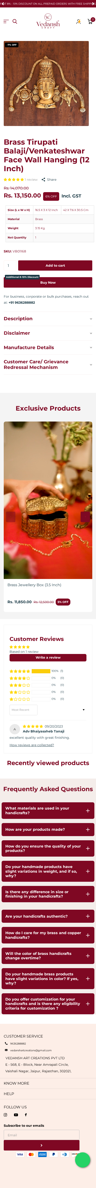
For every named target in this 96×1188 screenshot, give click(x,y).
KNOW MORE (16, 1083)
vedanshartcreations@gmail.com (31, 1050)
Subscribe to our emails (24, 1125)
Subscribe (41, 1145)
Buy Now (31, 280)
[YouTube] (16, 1114)
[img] (33, 726)
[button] (14, 179)
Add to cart (55, 265)
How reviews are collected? (32, 745)
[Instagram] (5, 1115)
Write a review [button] (48, 657)
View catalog (6, 22)
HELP (9, 1094)
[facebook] (26, 1115)
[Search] (15, 21)
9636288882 (18, 1043)
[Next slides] (85, 517)
